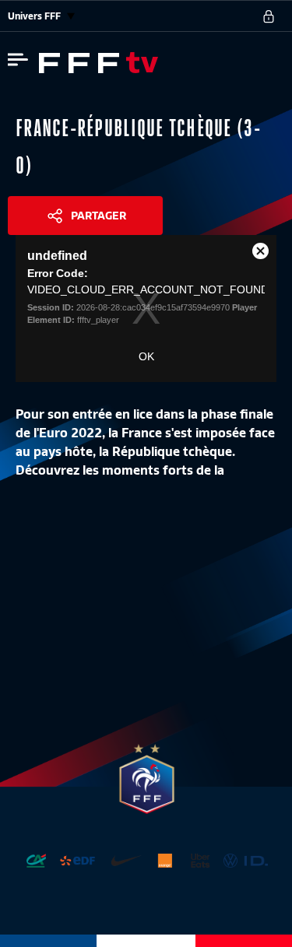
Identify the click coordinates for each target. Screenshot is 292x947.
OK (146, 356)
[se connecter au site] (268, 16)
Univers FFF (35, 16)
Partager (98, 215)
